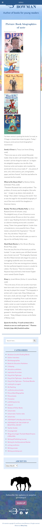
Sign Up (21, 503)
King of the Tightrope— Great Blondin (20, 378)
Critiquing (11, 366)
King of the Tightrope (14, 375)
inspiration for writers (15, 372)
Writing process (13, 448)
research (10, 405)
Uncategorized (12, 431)
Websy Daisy (24, 525)
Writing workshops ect (15, 451)
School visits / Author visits (16, 413)
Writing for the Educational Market (19, 442)
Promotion (11, 399)
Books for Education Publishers (18, 363)
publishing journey (14, 402)
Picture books (12, 396)
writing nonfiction (13, 445)
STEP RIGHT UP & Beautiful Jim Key (19, 419)
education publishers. (14, 369)
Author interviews (13, 357)
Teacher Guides (12, 428)
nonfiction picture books (15, 390)
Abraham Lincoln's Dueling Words (18, 354)
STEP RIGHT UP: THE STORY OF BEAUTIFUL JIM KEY (18, 423)
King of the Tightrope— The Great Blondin (21, 381)
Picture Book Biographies (16, 393)
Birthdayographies (14, 360)
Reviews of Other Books (15, 407)
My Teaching (12, 387)
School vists (11, 416)
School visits (11, 410)
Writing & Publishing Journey (17, 439)
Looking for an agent (14, 384)
